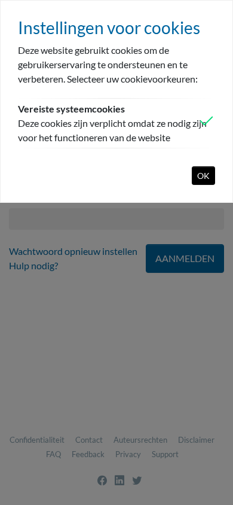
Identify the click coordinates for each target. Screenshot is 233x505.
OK (203, 176)
